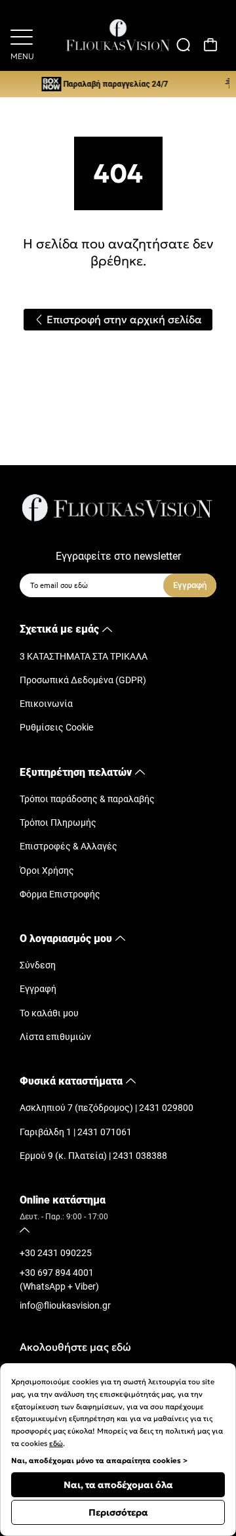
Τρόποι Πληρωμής (58, 822)
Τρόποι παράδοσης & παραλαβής (87, 799)
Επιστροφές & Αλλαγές (68, 846)
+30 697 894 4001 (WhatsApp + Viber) (59, 1280)
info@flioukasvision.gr (65, 1305)
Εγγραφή (38, 989)
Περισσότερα (118, 1512)
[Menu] (21, 35)
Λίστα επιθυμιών (55, 1037)
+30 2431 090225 (56, 1253)
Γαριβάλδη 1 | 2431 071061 (76, 1132)
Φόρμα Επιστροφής (60, 894)
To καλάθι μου (49, 1013)
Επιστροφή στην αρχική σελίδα (123, 319)
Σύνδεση (38, 965)
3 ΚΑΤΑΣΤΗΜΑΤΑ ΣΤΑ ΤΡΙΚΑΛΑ (84, 656)
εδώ (56, 1443)
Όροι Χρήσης (47, 870)
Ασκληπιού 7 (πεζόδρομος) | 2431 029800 (106, 1108)
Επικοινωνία (46, 704)
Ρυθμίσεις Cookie (56, 727)
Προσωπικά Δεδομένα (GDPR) (83, 680)
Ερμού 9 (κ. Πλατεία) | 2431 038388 (93, 1156)
